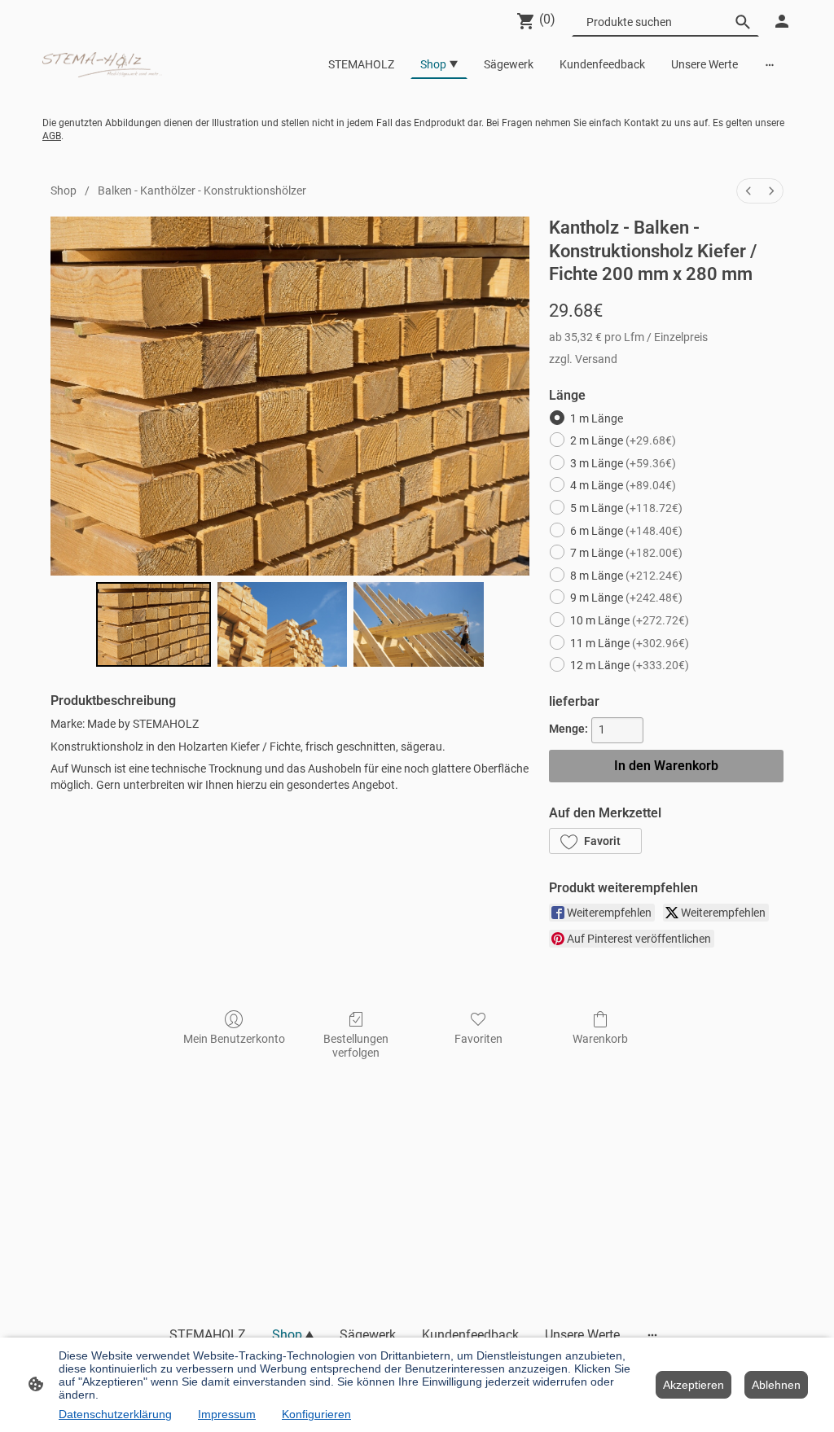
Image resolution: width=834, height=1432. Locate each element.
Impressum (227, 1414)
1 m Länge (596, 418)
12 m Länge (629, 665)
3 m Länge (623, 463)
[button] (595, 841)
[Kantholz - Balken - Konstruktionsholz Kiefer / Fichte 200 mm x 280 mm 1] (282, 624)
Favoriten (478, 1038)
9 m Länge (626, 597)
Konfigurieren (316, 1414)
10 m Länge (629, 620)
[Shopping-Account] (782, 21)
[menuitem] (748, 191)
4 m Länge (623, 485)
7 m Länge (626, 552)
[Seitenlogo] (102, 64)
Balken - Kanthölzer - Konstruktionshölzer (202, 190)
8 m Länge (626, 575)
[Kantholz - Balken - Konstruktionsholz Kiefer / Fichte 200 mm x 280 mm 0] (153, 624)
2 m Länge (623, 440)
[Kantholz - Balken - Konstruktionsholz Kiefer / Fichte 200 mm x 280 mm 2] (418, 624)
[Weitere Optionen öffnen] (769, 64)
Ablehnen (776, 1384)
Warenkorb (600, 1038)
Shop (63, 190)
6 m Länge (626, 530)
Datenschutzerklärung (115, 1414)
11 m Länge (629, 643)
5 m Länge (626, 508)
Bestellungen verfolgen (355, 1045)
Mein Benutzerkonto (234, 1038)
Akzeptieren (693, 1384)
